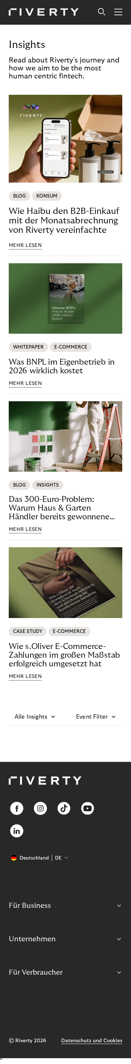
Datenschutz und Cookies (91, 1040)
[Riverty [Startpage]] (44, 12)
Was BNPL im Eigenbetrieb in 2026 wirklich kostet (62, 366)
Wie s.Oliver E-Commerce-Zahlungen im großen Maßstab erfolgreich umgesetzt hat (64, 655)
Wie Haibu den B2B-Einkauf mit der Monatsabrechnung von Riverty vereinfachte (64, 221)
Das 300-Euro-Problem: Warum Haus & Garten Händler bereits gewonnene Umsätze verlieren (59, 508)
